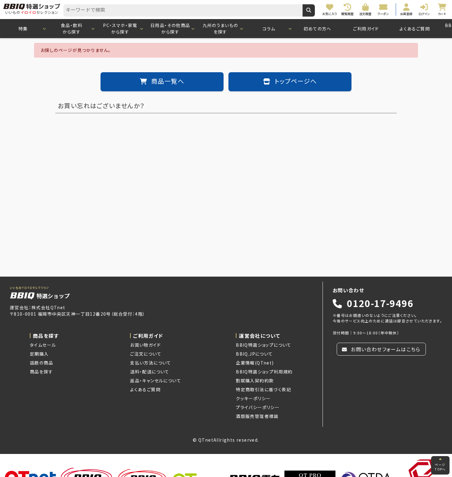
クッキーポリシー (253, 398)
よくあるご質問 (414, 29)
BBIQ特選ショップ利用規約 (264, 372)
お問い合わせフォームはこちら (385, 349)
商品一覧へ (166, 82)
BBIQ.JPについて (254, 354)
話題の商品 (41, 363)
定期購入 (39, 354)
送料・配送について (149, 372)
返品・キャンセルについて (155, 380)
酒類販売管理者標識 (257, 416)
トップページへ (294, 82)
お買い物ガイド (145, 345)
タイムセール (43, 345)
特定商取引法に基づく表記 (263, 389)
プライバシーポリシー (258, 407)
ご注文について (145, 354)
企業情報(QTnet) (255, 363)
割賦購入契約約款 (255, 380)
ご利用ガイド (366, 29)
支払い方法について (150, 363)
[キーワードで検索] (309, 10)
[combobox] (183, 10)
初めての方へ (317, 29)
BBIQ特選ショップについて (263, 345)
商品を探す (41, 372)
